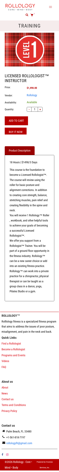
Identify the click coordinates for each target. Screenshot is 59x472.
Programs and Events (13, 355)
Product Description (20, 150)
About (5, 387)
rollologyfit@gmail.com (19, 443)
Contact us (8, 399)
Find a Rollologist (11, 343)
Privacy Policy (9, 411)
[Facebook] (3, 454)
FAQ (4, 367)
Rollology (32, 95)
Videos (5, 361)
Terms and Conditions (14, 405)
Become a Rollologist (13, 349)
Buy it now (15, 132)
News (5, 393)
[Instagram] (7, 454)
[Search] (27, 15)
